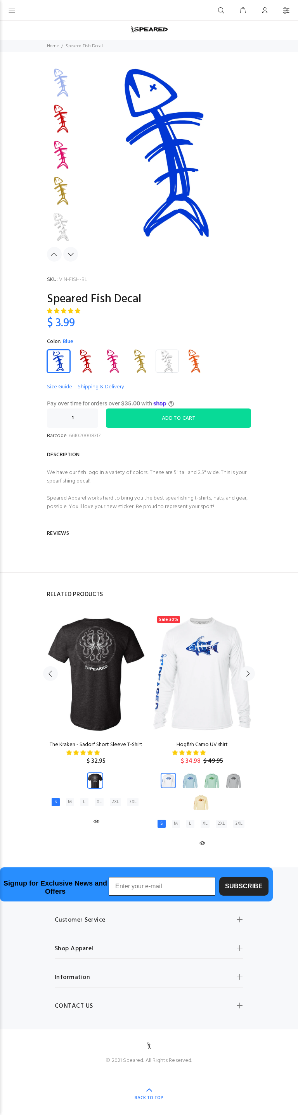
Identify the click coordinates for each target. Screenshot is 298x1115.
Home (53, 46)
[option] (61, 87)
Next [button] (70, 254)
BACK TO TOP (149, 1098)
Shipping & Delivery (101, 387)
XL (99, 802)
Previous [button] (54, 254)
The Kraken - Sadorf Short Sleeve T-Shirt (96, 744)
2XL (115, 802)
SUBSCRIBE (244, 886)
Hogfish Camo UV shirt (202, 744)
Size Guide (59, 387)
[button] (64, 311)
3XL (133, 802)
